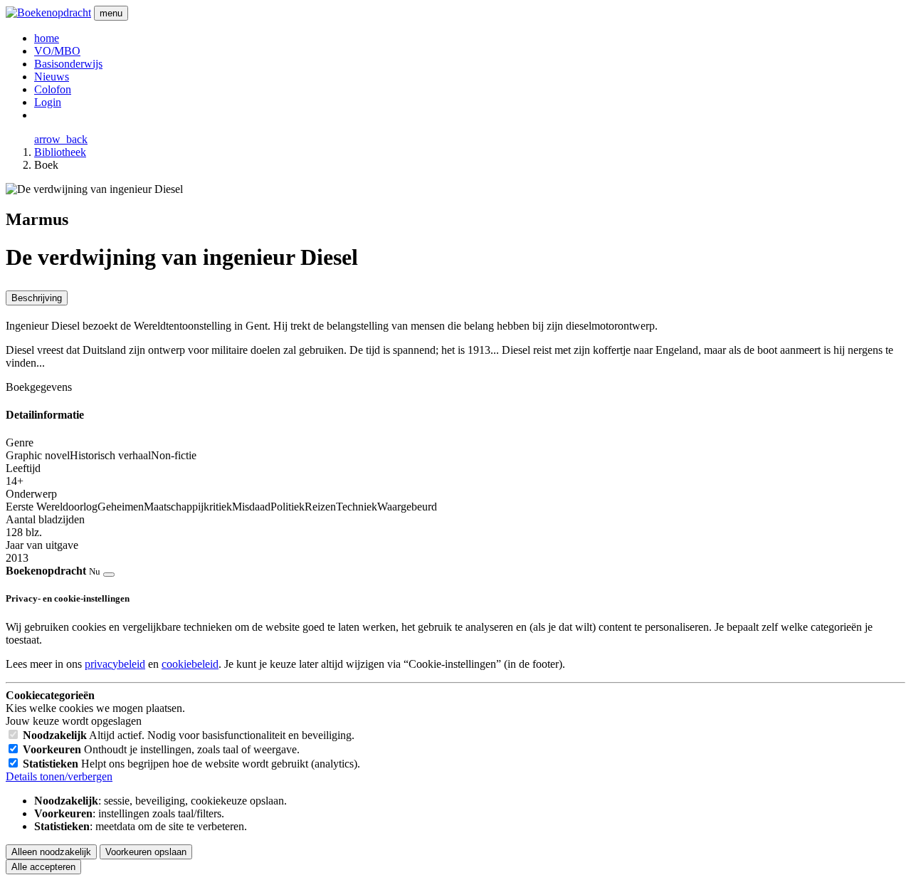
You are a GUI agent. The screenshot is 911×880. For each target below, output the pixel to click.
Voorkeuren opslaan (145, 852)
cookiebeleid (190, 664)
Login (47, 102)
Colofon (52, 89)
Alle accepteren (43, 866)
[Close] (109, 574)
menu (111, 13)
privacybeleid (115, 664)
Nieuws (51, 76)
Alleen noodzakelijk (51, 852)
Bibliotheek (60, 152)
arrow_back (61, 139)
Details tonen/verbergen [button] (59, 776)
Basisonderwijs (68, 64)
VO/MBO (57, 51)
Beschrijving (36, 298)
